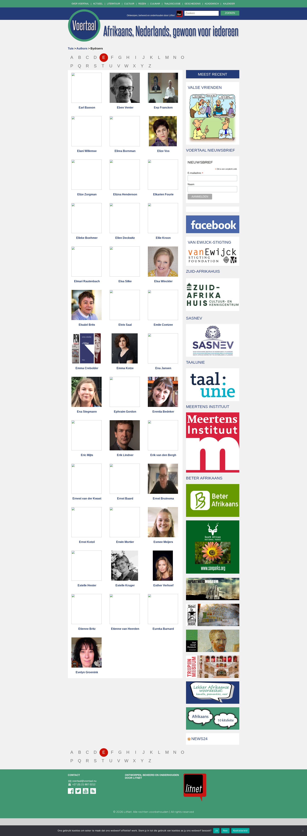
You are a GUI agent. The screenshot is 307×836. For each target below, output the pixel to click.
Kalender (229, 3)
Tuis (71, 48)
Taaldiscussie (172, 3)
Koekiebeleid (240, 830)
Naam (191, 184)
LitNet (128, 812)
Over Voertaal (80, 3)
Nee (225, 830)
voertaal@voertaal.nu (84, 781)
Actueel (98, 3)
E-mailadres (195, 173)
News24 (199, 739)
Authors (81, 48)
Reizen (142, 3)
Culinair (155, 3)
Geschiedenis (193, 3)
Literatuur (113, 3)
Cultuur (129, 3)
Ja (216, 830)
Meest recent (212, 74)
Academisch (212, 3)
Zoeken (230, 13)
